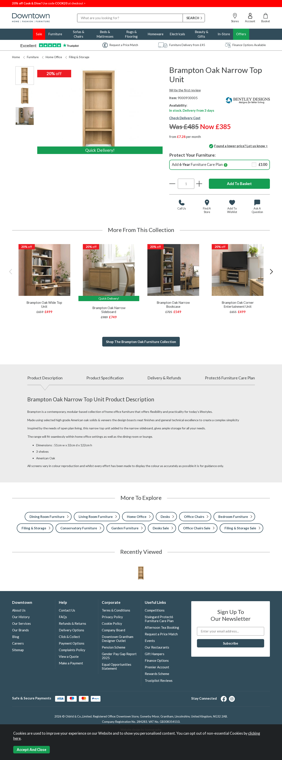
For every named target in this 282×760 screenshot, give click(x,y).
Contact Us (67, 610)
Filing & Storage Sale (240, 528)
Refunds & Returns (72, 623)
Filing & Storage (79, 57)
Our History (21, 617)
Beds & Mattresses (104, 34)
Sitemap (18, 650)
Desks (165, 517)
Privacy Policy (112, 617)
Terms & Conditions (116, 610)
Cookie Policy (112, 623)
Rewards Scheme (157, 674)
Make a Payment (71, 663)
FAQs (63, 617)
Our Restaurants (157, 647)
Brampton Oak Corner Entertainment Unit (238, 304)
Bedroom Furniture (233, 517)
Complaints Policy (72, 650)
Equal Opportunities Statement (116, 666)
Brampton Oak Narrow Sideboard (108, 310)
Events (150, 641)
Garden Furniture (125, 528)
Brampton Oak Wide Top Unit (44, 304)
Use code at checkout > (48, 3)
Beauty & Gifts (201, 34)
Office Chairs (194, 517)
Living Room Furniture (96, 517)
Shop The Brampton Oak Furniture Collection (141, 342)
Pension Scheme (113, 647)
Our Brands (20, 630)
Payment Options (71, 643)
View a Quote (69, 656)
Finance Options (157, 660)
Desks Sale (161, 528)
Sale (39, 34)
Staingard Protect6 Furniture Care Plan (159, 619)
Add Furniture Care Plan (219, 164)
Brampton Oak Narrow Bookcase (173, 304)
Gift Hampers (154, 654)
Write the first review (185, 90)
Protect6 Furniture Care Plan (230, 377)
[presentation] (10, 271)
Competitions (155, 610)
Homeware (155, 34)
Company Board (113, 630)
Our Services (21, 623)
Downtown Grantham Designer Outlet (117, 639)
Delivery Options (71, 630)
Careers (18, 643)
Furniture (55, 34)
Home (16, 57)
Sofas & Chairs (78, 34)
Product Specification (105, 377)
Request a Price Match (161, 634)
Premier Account (157, 667)
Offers (241, 34)
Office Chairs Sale (196, 528)
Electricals (177, 34)
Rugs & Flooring (131, 34)
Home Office (54, 57)
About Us (19, 610)
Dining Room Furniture (47, 517)
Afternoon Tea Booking (162, 627)
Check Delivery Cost (184, 118)
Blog (15, 637)
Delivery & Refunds (164, 377)
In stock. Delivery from (191, 110)
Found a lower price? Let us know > (241, 146)
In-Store (224, 34)
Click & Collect (69, 637)
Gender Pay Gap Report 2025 (119, 656)
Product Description (45, 377)
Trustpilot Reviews (159, 680)
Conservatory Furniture (78, 528)
